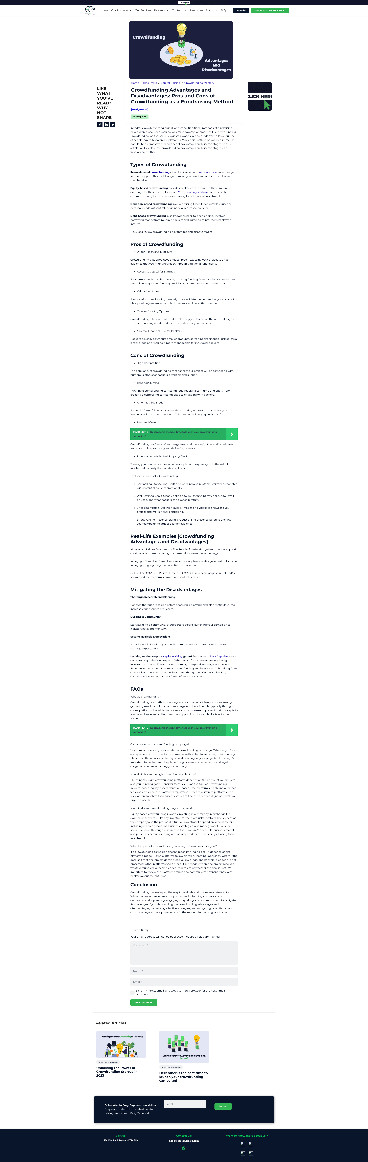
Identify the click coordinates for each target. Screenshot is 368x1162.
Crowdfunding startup (192, 192)
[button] (130, 10)
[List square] (260, 96)
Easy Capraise (219, 656)
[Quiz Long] (184, 2)
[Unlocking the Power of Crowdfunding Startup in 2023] (121, 1044)
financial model (208, 172)
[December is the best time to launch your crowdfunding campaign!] (184, 1047)
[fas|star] (99, 124)
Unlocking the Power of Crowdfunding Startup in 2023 (117, 1071)
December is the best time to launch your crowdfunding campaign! (183, 1077)
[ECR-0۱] (90, 10)
